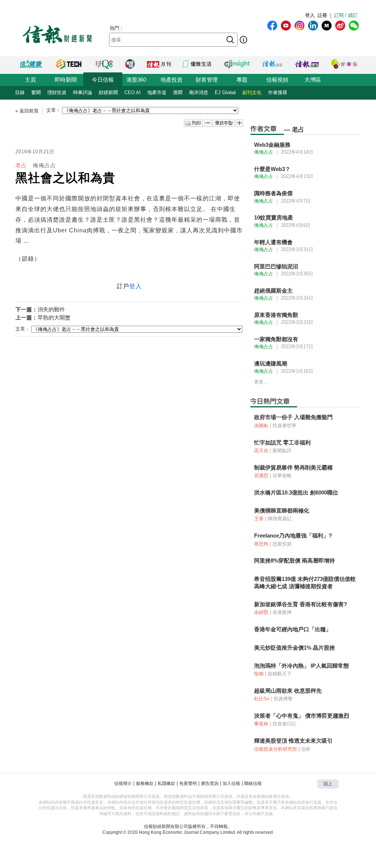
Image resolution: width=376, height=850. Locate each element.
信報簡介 (123, 783)
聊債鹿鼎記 (280, 518)
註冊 (322, 15)
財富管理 (207, 79)
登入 (310, 15)
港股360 (136, 79)
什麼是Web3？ (272, 169)
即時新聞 (66, 79)
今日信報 (103, 79)
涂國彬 (261, 425)
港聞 (177, 92)
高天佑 (261, 450)
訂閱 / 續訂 (346, 15)
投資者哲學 (284, 425)
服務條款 (144, 783)
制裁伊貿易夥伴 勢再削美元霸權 (293, 467)
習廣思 (261, 475)
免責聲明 (188, 783)
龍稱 (259, 673)
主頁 (30, 79)
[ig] (299, 26)
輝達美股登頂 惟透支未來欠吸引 (293, 741)
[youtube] (286, 26)
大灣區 (312, 79)
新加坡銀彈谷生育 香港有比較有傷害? (300, 604)
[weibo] (340, 26)
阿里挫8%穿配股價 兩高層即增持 (294, 560)
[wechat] (354, 26)
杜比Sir (262, 698)
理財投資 (56, 92)
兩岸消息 (198, 92)
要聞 (36, 92)
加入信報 (231, 783)
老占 (21, 165)
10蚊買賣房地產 (273, 217)
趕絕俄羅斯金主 (273, 291)
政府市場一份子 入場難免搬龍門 (293, 417)
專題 (241, 79)
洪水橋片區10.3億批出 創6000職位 (296, 492)
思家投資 (282, 544)
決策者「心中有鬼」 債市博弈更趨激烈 (301, 715)
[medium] (327, 26)
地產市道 (156, 92)
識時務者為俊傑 (273, 193)
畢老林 (261, 723)
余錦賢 (261, 612)
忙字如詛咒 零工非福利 (282, 442)
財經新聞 (108, 92)
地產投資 (171, 79)
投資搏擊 (283, 698)
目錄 (20, 92)
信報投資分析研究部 (275, 749)
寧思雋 (261, 544)
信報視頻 (277, 79)
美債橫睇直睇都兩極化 (281, 510)
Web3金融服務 (272, 145)
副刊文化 (251, 92)
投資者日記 (284, 723)
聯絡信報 (253, 783)
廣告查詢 (209, 783)
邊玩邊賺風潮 (270, 363)
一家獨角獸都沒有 (276, 339)
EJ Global (225, 92)
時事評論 (82, 92)
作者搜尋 (277, 92)
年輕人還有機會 (273, 242)
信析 (306, 749)
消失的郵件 (51, 309)
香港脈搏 (282, 612)
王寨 (259, 518)
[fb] (272, 26)
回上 (327, 783)
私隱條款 (166, 783)
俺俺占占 (44, 165)
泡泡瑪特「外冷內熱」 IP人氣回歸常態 (301, 665)
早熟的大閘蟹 (53, 317)
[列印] (193, 123)
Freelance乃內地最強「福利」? (293, 535)
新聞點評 (282, 450)
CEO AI (132, 92)
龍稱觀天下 (280, 673)
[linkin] (313, 26)
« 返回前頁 (27, 111)
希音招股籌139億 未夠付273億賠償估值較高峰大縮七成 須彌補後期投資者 (305, 582)
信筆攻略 (282, 475)
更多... (261, 382)
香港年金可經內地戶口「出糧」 (292, 629)
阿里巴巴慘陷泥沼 (276, 266)
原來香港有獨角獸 (276, 315)
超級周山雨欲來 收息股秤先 (288, 691)
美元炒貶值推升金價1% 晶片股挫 (294, 647)
